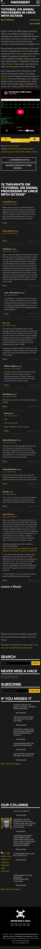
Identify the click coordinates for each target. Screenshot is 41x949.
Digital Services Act (24, 938)
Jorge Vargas (8, 231)
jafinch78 (6, 514)
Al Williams (9, 20)
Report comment (33, 223)
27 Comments (20, 860)
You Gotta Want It (21, 811)
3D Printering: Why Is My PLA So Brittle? (24, 855)
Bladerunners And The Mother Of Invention (23, 745)
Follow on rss (12, 676)
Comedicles (7, 202)
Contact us (16, 676)
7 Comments (20, 739)
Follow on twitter (5, 676)
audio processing (15, 149)
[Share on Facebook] (2, 23)
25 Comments (20, 760)
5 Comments (20, 831)
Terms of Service (12, 938)
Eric (4, 323)
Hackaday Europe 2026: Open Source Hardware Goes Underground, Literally (23, 732)
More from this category (11, 764)
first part (18, 54)
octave (35, 152)
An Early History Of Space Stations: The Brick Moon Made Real (24, 707)
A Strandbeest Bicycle (18, 160)
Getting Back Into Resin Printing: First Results (23, 755)
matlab (28, 152)
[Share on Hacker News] (8, 23)
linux (23, 152)
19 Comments (20, 885)
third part (10, 64)
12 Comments (34, 20)
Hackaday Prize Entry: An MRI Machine (18, 166)
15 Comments (20, 849)
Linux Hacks (14, 146)
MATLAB (21, 71)
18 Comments (20, 713)
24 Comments (20, 725)
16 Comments (20, 815)
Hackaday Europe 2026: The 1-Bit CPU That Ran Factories (23, 719)
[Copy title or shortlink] (14, 24)
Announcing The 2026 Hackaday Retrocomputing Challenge (22, 878)
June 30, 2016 (35, 24)
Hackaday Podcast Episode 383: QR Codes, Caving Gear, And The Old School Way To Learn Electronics (24, 823)
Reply (5, 223)
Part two (32, 56)
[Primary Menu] (38, 2)
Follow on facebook (2, 676)
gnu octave (15, 152)
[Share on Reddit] (11, 23)
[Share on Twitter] (5, 23)
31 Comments (20, 750)
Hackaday (20, 2)
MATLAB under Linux (29, 86)
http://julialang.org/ (11, 423)
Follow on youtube (9, 676)
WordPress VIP (24, 943)
